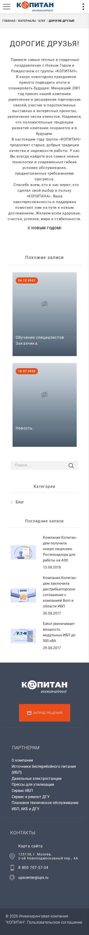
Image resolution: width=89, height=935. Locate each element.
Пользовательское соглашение (54, 922)
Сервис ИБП (22, 790)
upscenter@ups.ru (33, 878)
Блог (20, 502)
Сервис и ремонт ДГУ (31, 797)
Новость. (25, 428)
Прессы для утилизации (33, 784)
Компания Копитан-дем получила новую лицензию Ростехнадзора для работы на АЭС (60, 548)
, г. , (48, 856)
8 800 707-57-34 (33, 868)
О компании (22, 760)
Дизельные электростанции (36, 778)
